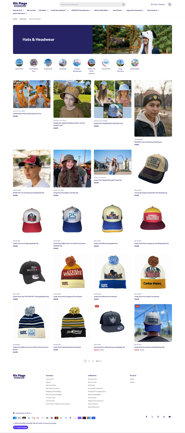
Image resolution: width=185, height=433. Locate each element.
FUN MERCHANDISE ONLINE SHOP (30, 423)
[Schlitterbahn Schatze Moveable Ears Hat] (32, 94)
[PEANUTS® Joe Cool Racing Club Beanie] (153, 108)
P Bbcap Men (17, 190)
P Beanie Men (138, 139)
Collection (23, 19)
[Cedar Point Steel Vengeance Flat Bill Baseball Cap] (153, 219)
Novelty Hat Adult (19, 111)
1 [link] (85, 361)
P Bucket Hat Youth (59, 120)
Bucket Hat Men (58, 190)
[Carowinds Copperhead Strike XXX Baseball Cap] (153, 168)
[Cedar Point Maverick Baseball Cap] (113, 219)
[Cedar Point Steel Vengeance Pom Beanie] (72, 272)
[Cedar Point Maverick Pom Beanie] (113, 272)
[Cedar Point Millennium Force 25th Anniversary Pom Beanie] (32, 323)
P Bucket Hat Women (100, 121)
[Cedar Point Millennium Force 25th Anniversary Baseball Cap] (72, 219)
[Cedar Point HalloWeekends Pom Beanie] (72, 323)
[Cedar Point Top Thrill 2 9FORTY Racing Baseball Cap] (32, 272)
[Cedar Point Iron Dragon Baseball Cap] (32, 219)
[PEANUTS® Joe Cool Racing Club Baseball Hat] (32, 168)
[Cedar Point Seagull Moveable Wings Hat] (113, 162)
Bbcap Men (137, 190)
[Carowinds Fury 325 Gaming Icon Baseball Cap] (113, 323)
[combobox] (92, 4)
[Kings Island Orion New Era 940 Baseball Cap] (153, 323)
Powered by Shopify (49, 423)
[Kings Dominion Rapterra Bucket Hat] (72, 168)
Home (15, 19)
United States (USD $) (23, 413)
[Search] (123, 4)
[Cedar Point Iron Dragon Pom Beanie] (153, 272)
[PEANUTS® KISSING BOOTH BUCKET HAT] (113, 99)
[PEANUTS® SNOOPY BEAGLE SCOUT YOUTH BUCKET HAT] (72, 99)
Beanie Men (16, 241)
